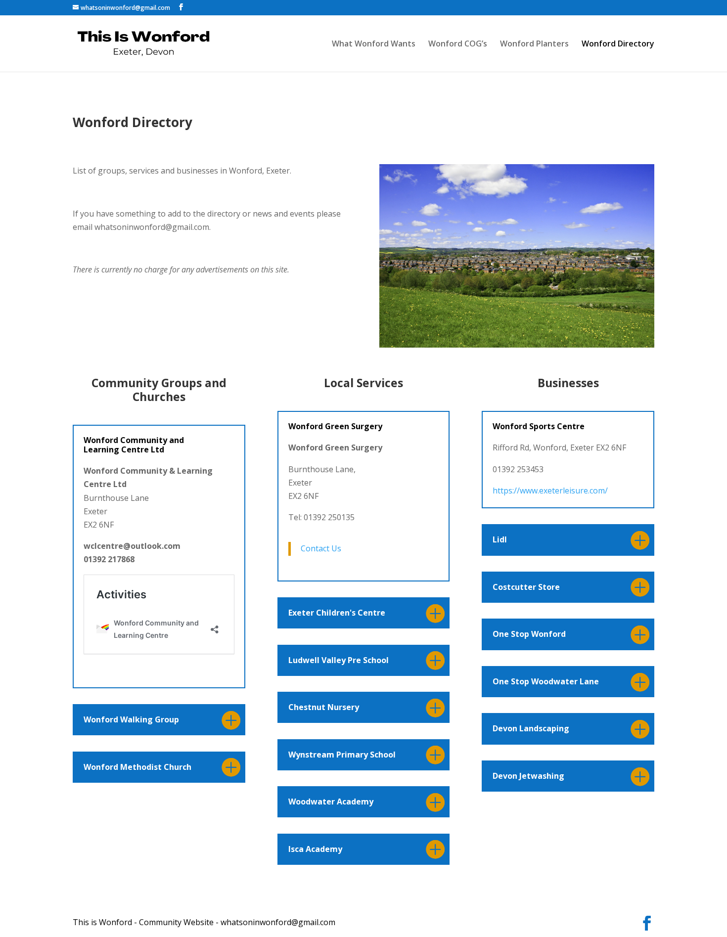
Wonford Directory (618, 44)
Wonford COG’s (457, 44)
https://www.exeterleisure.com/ (550, 490)
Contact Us (321, 548)
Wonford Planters (534, 44)
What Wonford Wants (373, 44)
